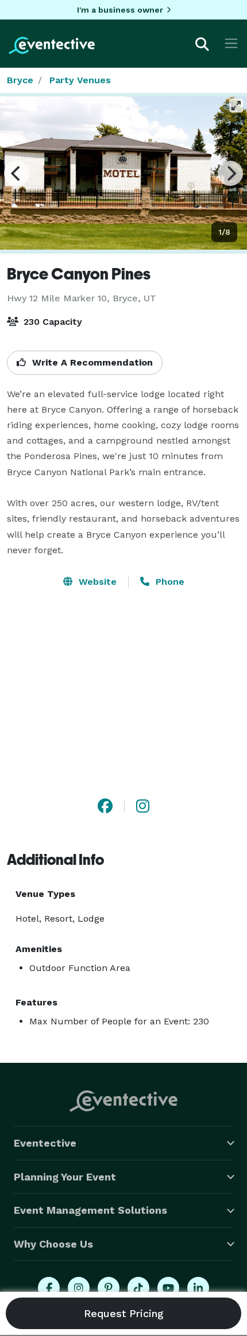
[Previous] (16, 173)
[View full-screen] (236, 105)
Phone (168, 581)
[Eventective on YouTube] (168, 1288)
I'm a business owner (120, 9)
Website (96, 581)
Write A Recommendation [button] (91, 362)
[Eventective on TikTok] (138, 1288)
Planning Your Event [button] (65, 1177)
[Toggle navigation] (231, 43)
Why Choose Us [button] (53, 1244)
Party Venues (80, 80)
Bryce (20, 80)
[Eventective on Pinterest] (108, 1288)
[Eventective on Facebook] (49, 1288)
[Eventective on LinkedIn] (198, 1288)
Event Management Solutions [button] (90, 1210)
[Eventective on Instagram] (79, 1288)
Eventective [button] (45, 1143)
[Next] (230, 173)
